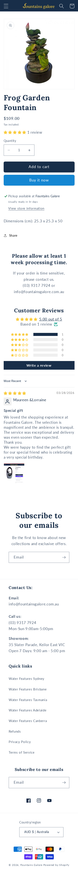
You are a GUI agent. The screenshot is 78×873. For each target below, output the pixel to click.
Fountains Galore (31, 865)
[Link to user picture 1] (14, 473)
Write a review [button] (38, 365)
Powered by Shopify (56, 865)
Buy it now (39, 180)
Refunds (15, 731)
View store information (26, 208)
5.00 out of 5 (50, 319)
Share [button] (13, 235)
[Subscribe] (64, 557)
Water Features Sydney (26, 678)
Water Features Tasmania (28, 700)
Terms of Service (22, 752)
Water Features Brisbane (28, 689)
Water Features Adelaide (27, 710)
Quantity (10, 141)
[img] (15, 393)
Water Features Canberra (28, 721)
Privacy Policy (20, 742)
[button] (6, 6)
